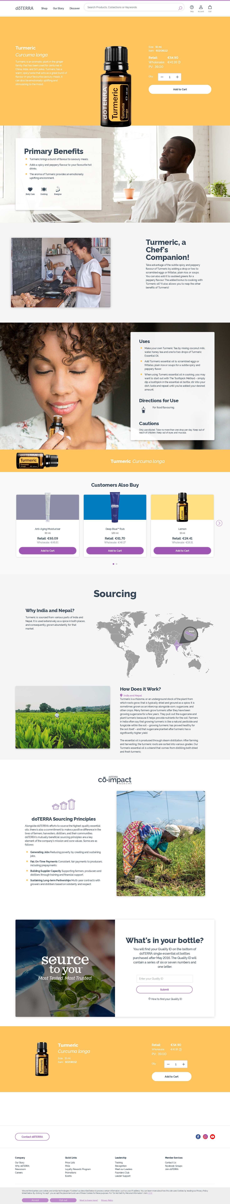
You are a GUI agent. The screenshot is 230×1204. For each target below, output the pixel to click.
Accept (35, 1200)
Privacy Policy (107, 1200)
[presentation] (219, 523)
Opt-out (63, 1200)
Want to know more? (88, 1200)
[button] (113, 564)
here (150, 1193)
